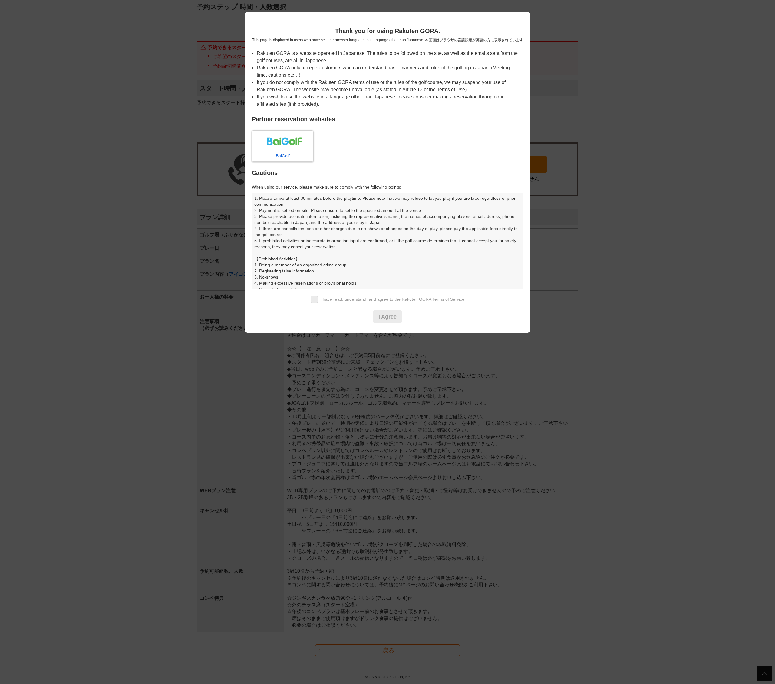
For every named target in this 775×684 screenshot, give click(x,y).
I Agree (387, 317)
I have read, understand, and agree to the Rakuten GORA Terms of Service (392, 299)
